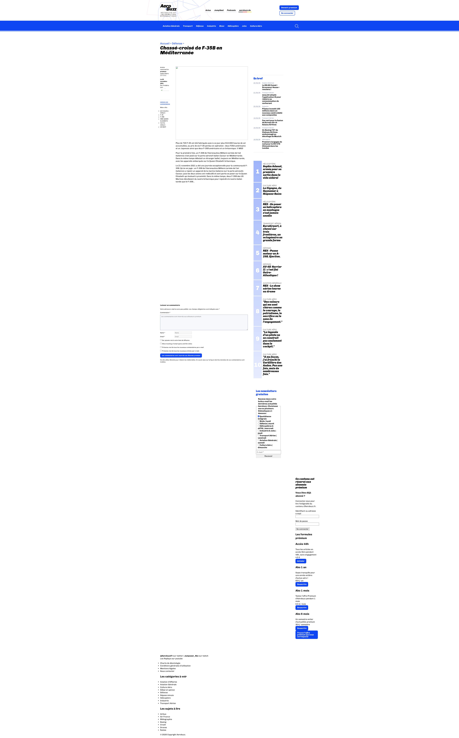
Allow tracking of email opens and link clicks (177, 344)
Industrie (211, 26)
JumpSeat (219, 10)
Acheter (301, 561)
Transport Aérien (268, 92)
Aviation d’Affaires (168, 682)
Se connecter (287, 13)
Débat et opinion (167, 690)
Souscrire (301, 584)
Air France (165, 717)
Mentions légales (168, 668)
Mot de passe (301, 521)
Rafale (163, 730)
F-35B (162, 117)
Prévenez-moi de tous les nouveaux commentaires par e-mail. (183, 347)
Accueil (164, 43)
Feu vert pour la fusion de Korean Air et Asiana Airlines (272, 122)
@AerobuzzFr (166, 656)
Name (162, 333)
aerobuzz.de (245, 10)
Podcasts (231, 10)
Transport (188, 26)
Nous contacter (167, 671)
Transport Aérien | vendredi (267, 436)
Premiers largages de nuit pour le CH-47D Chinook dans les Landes (272, 145)
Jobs (244, 26)
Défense (200, 26)
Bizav (221, 26)
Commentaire (165, 312)
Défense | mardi (266, 423)
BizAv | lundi (265, 421)
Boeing (163, 722)
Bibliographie (166, 719)
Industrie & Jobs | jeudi (267, 432)
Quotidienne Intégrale (264, 417)
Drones (163, 727)
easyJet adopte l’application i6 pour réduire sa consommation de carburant (271, 99)
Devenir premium (289, 7)
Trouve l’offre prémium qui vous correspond (305, 635)
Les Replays (165, 658)
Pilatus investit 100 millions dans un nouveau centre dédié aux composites (272, 112)
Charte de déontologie (170, 663)
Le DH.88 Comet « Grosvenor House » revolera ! (271, 87)
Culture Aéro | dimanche (265, 446)
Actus (208, 10)
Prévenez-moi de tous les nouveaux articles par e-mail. (180, 351)
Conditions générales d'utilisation (175, 666)
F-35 (161, 115)
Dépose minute (167, 695)
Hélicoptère (233, 26)
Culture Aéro (256, 26)
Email (162, 336)
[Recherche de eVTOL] (296, 26)
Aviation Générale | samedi (267, 441)
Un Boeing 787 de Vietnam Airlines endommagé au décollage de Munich (271, 133)
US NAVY (163, 127)
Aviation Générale (171, 26)
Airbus (163, 714)
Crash (163, 725)
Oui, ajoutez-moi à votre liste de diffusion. (176, 340)
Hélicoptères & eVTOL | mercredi (265, 427)
